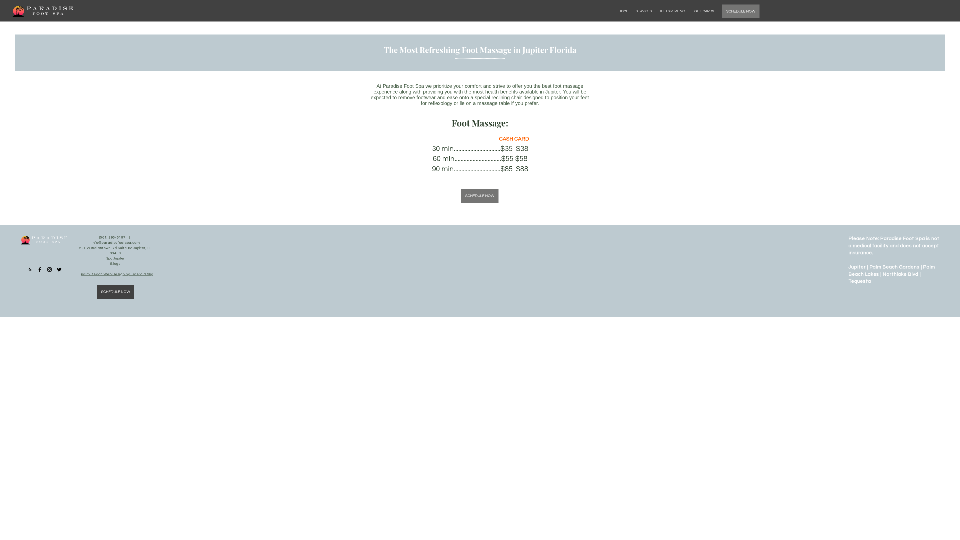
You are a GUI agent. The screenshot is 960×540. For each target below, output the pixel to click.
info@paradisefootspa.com (116, 242)
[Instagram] (49, 269)
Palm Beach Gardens (895, 267)
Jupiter (552, 91)
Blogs (115, 264)
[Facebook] (40, 269)
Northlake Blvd (900, 274)
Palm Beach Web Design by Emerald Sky (117, 274)
